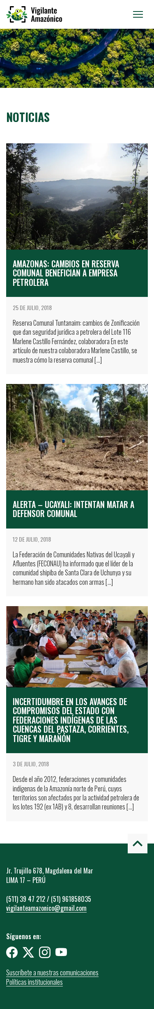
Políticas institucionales (34, 982)
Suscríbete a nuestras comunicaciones (52, 972)
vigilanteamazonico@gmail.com (46, 908)
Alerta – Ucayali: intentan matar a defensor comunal (73, 509)
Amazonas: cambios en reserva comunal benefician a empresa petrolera (66, 273)
